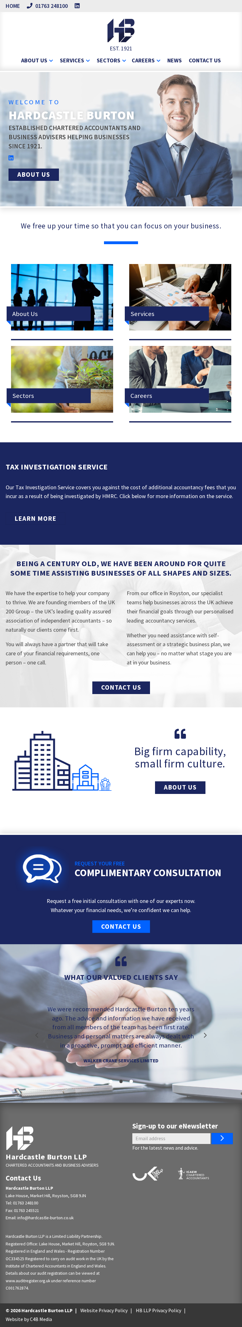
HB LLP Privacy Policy (158, 1310)
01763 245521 (26, 1210)
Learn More (35, 518)
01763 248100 (25, 1203)
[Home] (20, 1138)
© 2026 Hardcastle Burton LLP (39, 1310)
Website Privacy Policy (104, 1310)
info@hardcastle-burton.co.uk (45, 1218)
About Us (33, 174)
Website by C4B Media (29, 1319)
